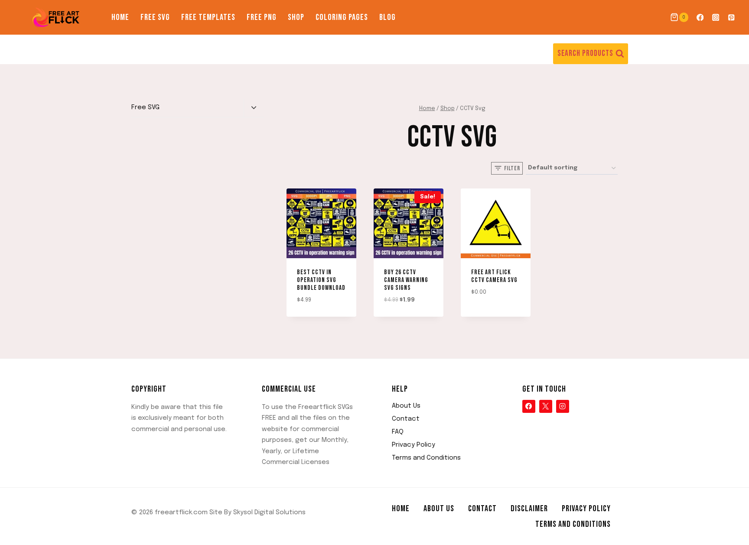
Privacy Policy (413, 444)
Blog (387, 17)
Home (120, 17)
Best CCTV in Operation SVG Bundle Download (321, 280)
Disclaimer (529, 508)
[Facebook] (700, 17)
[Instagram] (716, 17)
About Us (406, 405)
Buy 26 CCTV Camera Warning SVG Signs (406, 280)
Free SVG (155, 17)
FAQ (398, 431)
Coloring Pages (342, 17)
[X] (545, 406)
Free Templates (208, 17)
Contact (406, 418)
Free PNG (262, 17)
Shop (296, 17)
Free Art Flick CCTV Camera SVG (494, 276)
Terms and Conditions (426, 457)
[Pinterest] (731, 17)
